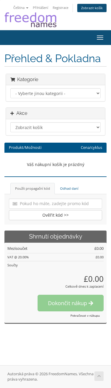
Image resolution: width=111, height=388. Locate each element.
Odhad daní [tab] (69, 188)
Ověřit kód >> (55, 215)
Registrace (60, 7)
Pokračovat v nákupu (85, 315)
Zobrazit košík (92, 8)
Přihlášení (40, 7)
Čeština (19, 7)
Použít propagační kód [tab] (32, 188)
